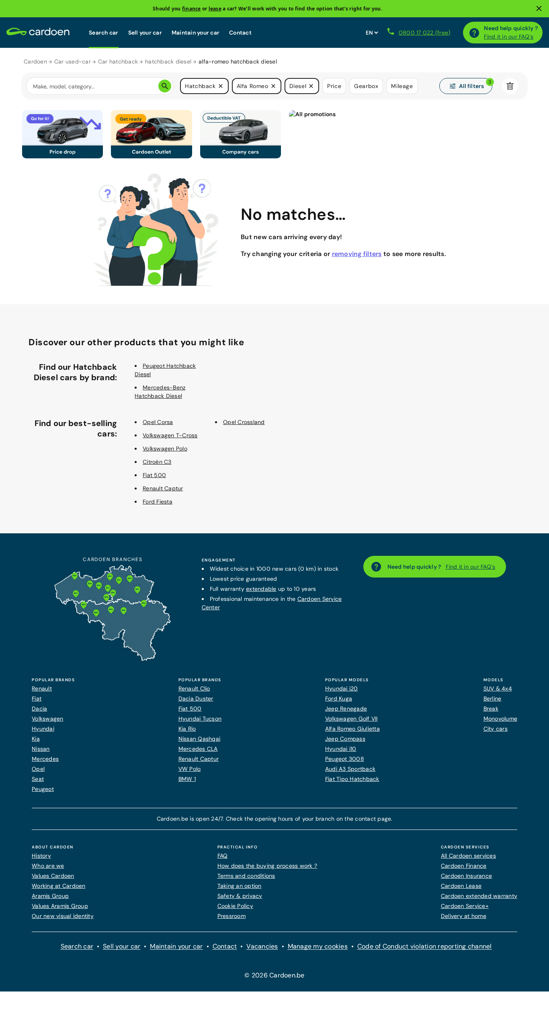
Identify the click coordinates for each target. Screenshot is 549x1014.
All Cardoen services (468, 855)
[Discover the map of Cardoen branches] (112, 659)
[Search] (164, 86)
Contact (240, 32)
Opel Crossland (244, 422)
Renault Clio (194, 688)
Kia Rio (187, 728)
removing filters (357, 254)
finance (191, 8)
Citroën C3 (157, 461)
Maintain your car (195, 32)
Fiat (36, 698)
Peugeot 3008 (344, 758)
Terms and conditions (246, 875)
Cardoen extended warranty (479, 895)
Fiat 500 (154, 475)
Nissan (41, 748)
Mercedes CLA (198, 748)
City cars (495, 728)
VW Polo (189, 768)
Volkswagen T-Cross (170, 435)
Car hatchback (118, 61)
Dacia (39, 708)
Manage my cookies (318, 946)
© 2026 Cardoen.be (274, 975)
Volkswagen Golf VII (351, 718)
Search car (104, 32)
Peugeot (43, 789)
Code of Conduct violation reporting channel (424, 946)
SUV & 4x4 (497, 688)
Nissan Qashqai (199, 738)
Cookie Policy (235, 906)
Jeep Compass (345, 738)
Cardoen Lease (461, 885)
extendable (261, 588)
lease (215, 8)
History (41, 855)
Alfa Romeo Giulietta (352, 728)
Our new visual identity (63, 916)
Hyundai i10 (340, 748)
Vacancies (262, 946)
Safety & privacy (239, 895)
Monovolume (500, 718)
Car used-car (72, 61)
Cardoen (35, 61)
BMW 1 (187, 779)
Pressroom (231, 916)
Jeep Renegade (346, 708)
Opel (38, 768)
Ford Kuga (338, 698)
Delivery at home (463, 916)
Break (490, 708)
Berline (492, 698)
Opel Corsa (158, 422)
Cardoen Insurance (466, 875)
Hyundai (43, 728)
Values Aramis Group (60, 906)
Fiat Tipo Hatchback (352, 779)
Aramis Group (50, 895)
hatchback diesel (168, 61)
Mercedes (45, 758)
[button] (220, 86)
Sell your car (145, 32)
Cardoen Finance (464, 865)
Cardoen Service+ (465, 906)
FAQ (222, 855)
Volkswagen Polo (165, 448)
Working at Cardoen (59, 885)
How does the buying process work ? (267, 865)
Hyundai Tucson (200, 718)
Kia (36, 738)
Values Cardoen (53, 875)
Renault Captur (163, 488)
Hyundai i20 (341, 688)
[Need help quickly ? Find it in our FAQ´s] (474, 33)
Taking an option (239, 885)
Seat (38, 779)
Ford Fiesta (157, 501)
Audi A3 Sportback (350, 768)
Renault (42, 688)
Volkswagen (48, 718)
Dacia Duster (195, 698)
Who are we (48, 865)
